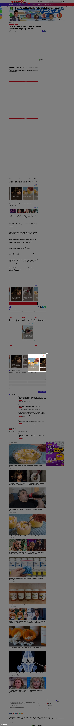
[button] (4, 724)
